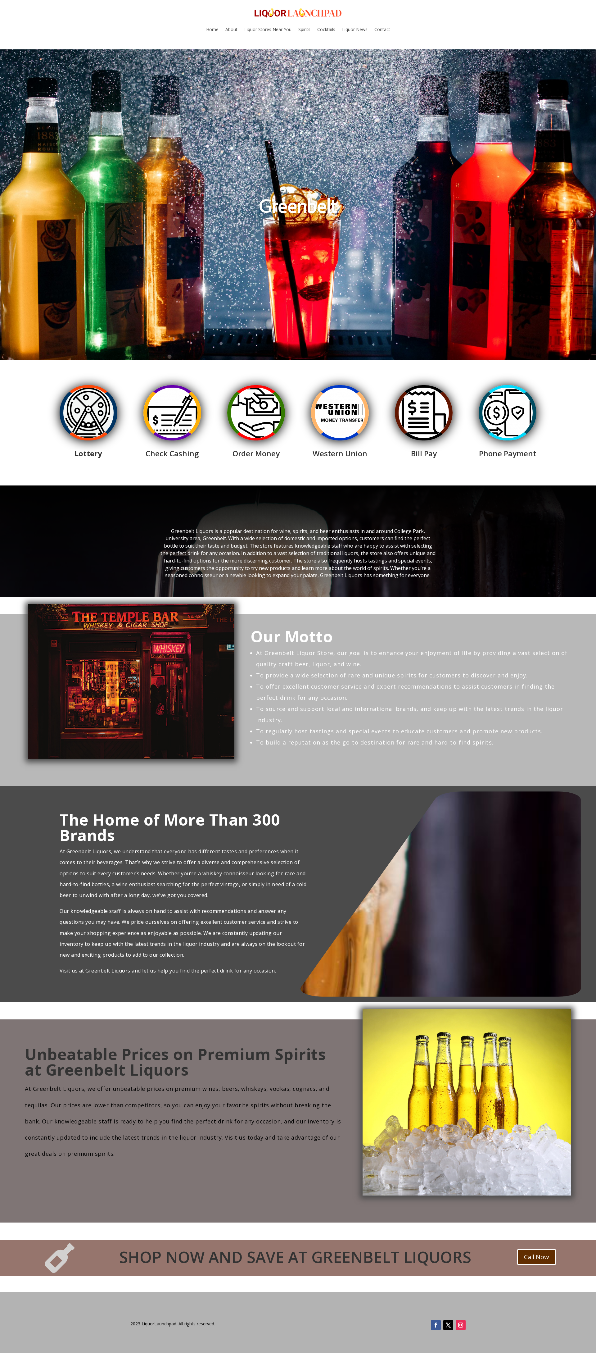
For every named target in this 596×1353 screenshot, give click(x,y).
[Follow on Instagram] (461, 1325)
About (231, 29)
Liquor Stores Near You (267, 29)
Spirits (304, 29)
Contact (382, 29)
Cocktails (326, 29)
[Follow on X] (448, 1325)
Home (212, 29)
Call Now (536, 1257)
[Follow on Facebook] (436, 1325)
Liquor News (355, 29)
